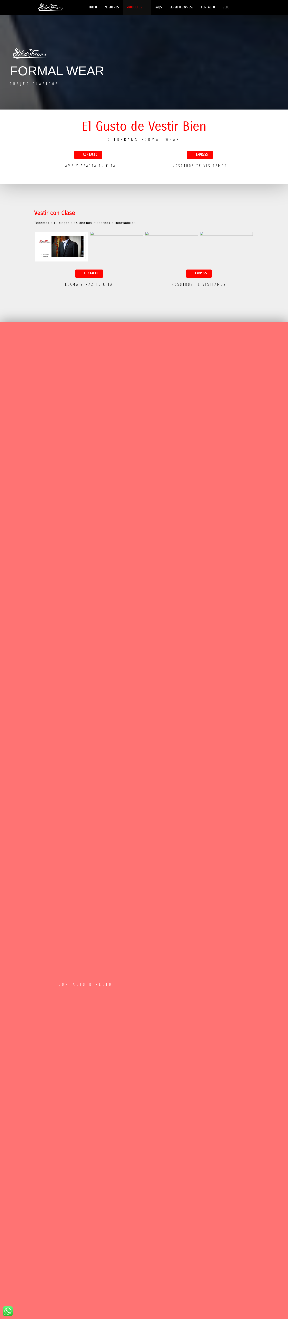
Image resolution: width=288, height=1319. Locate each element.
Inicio (93, 7)
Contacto (208, 7)
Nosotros (112, 7)
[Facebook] (62, 994)
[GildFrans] (50, 7)
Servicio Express (181, 7)
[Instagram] (74, 994)
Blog (226, 7)
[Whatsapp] (86, 994)
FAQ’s (158, 7)
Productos (134, 7)
